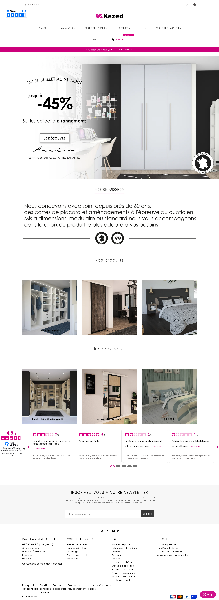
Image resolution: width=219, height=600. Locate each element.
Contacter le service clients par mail (42, 563)
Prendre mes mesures (124, 573)
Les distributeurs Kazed (169, 551)
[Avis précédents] (28, 446)
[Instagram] (102, 530)
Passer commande (122, 569)
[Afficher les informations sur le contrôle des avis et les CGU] (24, 449)
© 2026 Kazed (30, 596)
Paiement (117, 555)
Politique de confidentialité (144, 500)
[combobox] (50, 5)
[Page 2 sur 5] (118, 466)
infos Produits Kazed (167, 547)
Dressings (72, 551)
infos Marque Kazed (167, 544)
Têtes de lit (73, 558)
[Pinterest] (107, 530)
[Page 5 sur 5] (135, 466)
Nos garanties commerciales (172, 555)
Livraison (116, 551)
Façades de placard (78, 547)
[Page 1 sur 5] (112, 466)
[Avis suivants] (216, 446)
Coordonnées (107, 585)
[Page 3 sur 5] (124, 466)
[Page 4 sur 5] (129, 466)
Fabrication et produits (124, 547)
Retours (116, 558)
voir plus (40, 449)
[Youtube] (113, 530)
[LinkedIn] (118, 530)
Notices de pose (121, 544)
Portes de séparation (78, 555)
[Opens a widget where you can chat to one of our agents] (208, 595)
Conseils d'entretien (123, 565)
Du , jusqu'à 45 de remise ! (109, 49)
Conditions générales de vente (46, 589)
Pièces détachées (77, 544)
